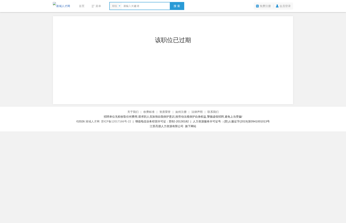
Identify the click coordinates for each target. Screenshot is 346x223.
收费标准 (149, 111)
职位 (114, 6)
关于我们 (133, 111)
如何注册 (181, 111)
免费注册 (265, 6)
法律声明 (197, 111)
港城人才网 (92, 121)
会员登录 (285, 6)
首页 (81, 6)
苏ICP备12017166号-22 (116, 121)
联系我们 (213, 111)
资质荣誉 (165, 111)
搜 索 (177, 6)
